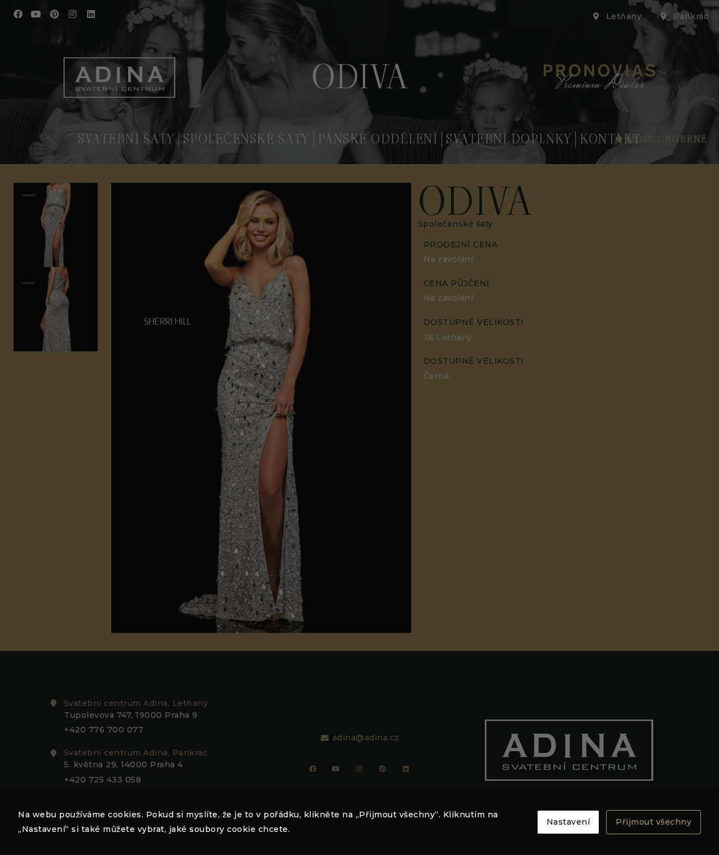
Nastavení (568, 822)
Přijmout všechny (653, 822)
